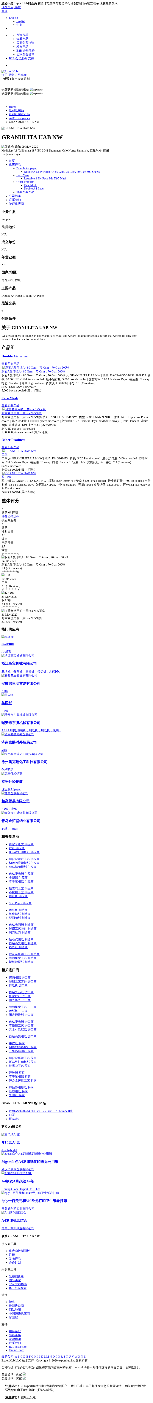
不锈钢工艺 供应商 (21, 892)
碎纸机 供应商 (18, 896)
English (13, 17)
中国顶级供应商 (19, 1313)
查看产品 (22, 38)
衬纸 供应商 (17, 848)
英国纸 (6, 703)
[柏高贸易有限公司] (14, 793)
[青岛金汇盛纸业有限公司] (19, 812)
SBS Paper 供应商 (20, 903)
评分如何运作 (10, 516)
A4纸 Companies (19, 118)
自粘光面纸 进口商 (21, 992)
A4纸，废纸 (9, 808)
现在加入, (11, 7)
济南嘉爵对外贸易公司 (19, 742)
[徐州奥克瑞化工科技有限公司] (22, 754)
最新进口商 (16, 1305)
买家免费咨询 (25, 42)
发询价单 (22, 34)
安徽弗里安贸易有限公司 (20, 683)
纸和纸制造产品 (19, 114)
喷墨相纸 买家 (18, 1091)
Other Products (25, 181)
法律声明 (15, 1339)
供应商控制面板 (19, 1250)
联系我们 (15, 199)
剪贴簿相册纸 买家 (21, 1087)
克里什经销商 (12, 781)
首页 (12, 160)
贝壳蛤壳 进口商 (20, 1000)
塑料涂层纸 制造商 (21, 962)
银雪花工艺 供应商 (21, 888)
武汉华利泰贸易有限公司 (17, 1169)
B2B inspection (18, 1346)
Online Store (16, 1350)
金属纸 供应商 (18, 877)
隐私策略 (15, 1335)
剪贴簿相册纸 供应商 (23, 866)
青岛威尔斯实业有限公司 (17, 1208)
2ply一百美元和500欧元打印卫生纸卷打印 (34, 1201)
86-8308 (7, 644)
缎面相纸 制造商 (20, 917)
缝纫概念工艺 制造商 (23, 958)
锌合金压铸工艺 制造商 (24, 954)
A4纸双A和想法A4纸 (17, 1181)
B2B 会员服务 (25, 50)
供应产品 (15, 164)
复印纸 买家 (17, 1095)
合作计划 (15, 1262)
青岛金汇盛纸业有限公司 (20, 821)
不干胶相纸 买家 (20, 1076)
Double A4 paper (26, 168)
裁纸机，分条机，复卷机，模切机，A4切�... (31, 671)
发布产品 (22, 46)
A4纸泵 (6, 651)
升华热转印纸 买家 (21, 1051)
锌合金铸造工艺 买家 (23, 1080)
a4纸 (4, 750)
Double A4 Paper (34, 188)
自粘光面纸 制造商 (21, 924)
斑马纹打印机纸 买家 (23, 1061)
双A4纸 (6, 476)
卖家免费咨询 (25, 54)
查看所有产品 (25, 192)
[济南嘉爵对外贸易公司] (17, 734)
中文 (19, 24)
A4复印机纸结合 (14, 1220)
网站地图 (15, 1309)
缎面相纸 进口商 (20, 977)
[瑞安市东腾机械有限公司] (19, 714)
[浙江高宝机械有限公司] (17, 655)
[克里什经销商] (11, 773)
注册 (4, 75)
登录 (4, 11)
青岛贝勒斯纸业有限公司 (17, 1228)
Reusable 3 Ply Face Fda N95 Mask (45, 178)
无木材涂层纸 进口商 (23, 1029)
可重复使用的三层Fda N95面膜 (21, 413)
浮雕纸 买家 (17, 1072)
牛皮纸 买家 (17, 1043)
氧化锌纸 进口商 (20, 996)
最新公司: (7, 1356)
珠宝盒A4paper (11, 789)
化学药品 (7, 769)
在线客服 (21, 75)
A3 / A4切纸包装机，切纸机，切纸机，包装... (31, 730)
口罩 (4, 454)
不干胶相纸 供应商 (21, 881)
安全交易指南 (18, 1284)
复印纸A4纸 (10, 1142)
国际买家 (15, 1280)
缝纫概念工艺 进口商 (23, 1007)
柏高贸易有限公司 (15, 801)
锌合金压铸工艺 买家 (23, 1058)
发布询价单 (16, 1276)
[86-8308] (7, 636)
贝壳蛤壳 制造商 (20, 932)
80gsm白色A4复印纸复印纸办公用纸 (29, 1162)
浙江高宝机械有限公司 (19, 663)
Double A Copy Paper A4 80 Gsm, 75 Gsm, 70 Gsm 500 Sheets (62, 171)
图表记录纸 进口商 (21, 1014)
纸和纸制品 (16, 110)
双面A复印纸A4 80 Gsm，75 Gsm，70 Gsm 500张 (33, 371)
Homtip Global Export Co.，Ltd (20, 1189)
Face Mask (22, 175)
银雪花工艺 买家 (20, 1065)
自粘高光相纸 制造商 (23, 943)
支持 (31, 58)
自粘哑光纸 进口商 (21, 1021)
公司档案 (15, 196)
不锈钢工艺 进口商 (21, 1025)
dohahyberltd (9, 1150)
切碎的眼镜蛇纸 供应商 (24, 862)
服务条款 (15, 1331)
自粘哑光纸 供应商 (21, 873)
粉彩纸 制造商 (18, 947)
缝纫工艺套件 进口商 (23, 981)
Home (12, 106)
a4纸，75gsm (9, 828)
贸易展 (13, 1317)
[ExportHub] (9, 71)
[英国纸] (7, 695)
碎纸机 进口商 (18, 985)
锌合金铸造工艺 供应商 (24, 859)
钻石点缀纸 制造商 (21, 939)
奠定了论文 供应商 (21, 844)
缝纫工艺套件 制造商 (23, 928)
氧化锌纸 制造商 (20, 913)
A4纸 (4, 691)
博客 (12, 1301)
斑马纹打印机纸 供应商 (24, 852)
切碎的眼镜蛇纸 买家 (23, 1047)
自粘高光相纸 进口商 (23, 1036)
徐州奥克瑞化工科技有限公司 (24, 762)
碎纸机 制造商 (18, 910)
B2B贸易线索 (17, 1288)
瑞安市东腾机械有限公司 (20, 723)
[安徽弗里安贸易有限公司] (19, 675)
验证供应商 (16, 203)
